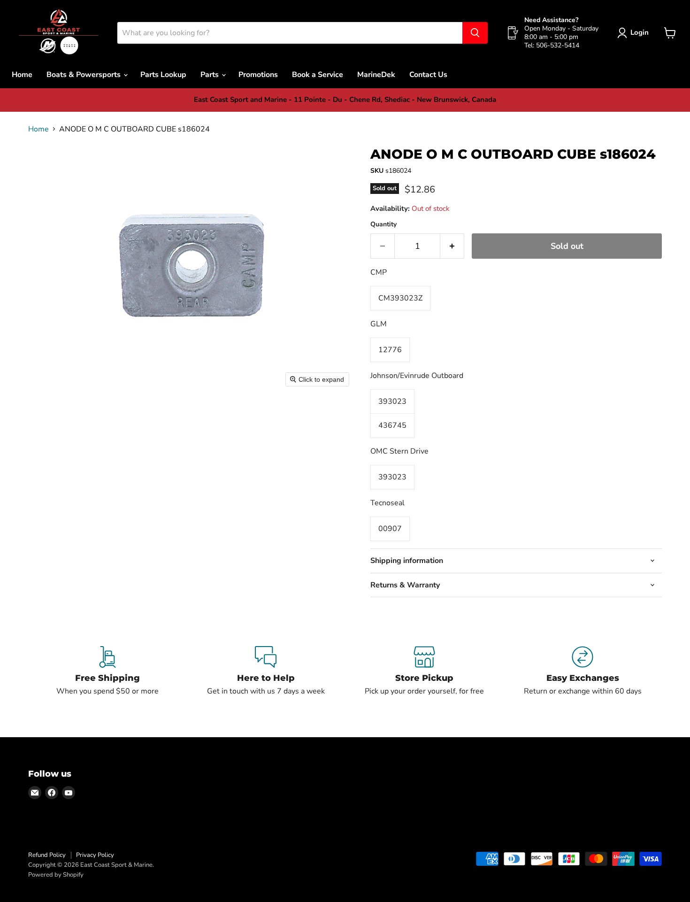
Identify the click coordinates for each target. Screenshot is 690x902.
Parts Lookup (163, 74)
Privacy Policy (95, 855)
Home (22, 74)
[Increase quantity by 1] (452, 246)
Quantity (383, 224)
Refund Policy (47, 855)
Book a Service (317, 74)
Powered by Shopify (56, 875)
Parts (210, 74)
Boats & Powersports (84, 74)
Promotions (258, 74)
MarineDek (376, 74)
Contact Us (428, 74)
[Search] (475, 33)
